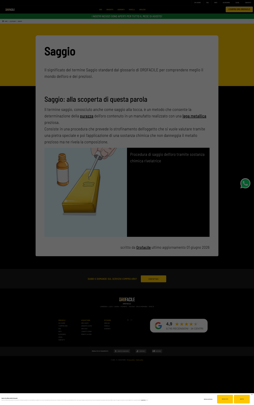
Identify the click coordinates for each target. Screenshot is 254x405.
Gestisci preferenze (208, 399)
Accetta (242, 399)
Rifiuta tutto (225, 399)
